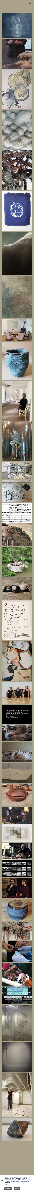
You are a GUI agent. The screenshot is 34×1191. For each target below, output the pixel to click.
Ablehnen (17, 1188)
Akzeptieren (8, 1188)
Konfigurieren (8, 1184)
